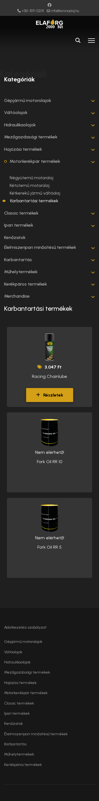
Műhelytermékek (21, 271)
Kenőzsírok (15, 237)
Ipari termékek (18, 225)
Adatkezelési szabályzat (25, 627)
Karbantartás (18, 259)
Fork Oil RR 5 (49, 547)
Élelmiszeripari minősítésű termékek (40, 247)
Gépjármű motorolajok (27, 100)
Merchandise (17, 296)
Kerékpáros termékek (25, 284)
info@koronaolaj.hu (65, 11)
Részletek (52, 395)
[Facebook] (49, 5)
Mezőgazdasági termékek (30, 136)
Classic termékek (21, 213)
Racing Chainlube (49, 376)
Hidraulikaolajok (20, 124)
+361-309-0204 (33, 11)
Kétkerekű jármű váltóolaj (35, 193)
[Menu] (91, 40)
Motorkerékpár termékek (35, 161)
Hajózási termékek (23, 149)
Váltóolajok (16, 112)
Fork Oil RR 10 (49, 461)
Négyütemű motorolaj (31, 177)
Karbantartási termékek (34, 200)
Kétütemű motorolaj (30, 185)
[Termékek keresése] (77, 40)
